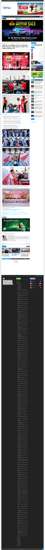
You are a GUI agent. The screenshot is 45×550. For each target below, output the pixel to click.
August (18, 288)
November (19, 285)
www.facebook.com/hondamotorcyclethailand (15, 209)
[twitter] (6, 0)
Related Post (4, 246)
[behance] (13, 0)
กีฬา (34, 16)
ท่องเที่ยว (28, 16)
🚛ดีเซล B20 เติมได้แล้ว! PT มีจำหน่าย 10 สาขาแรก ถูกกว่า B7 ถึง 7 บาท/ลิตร (38, 96)
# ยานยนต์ (5, 217)
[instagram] (14, 0)
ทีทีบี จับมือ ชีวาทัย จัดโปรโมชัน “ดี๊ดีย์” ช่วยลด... (23, 491)
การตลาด (15, 16)
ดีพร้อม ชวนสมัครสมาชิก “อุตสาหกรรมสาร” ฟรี (23, 535)
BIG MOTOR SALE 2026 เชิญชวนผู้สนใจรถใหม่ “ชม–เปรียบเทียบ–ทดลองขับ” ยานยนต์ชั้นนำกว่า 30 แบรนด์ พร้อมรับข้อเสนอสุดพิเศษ (6, 255)
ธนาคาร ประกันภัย (24, 16)
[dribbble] (10, 0)
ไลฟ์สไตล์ (31, 16)
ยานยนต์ (5, 16)
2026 (17, 280)
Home (3, 275)
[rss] (11, 0)
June (18, 538)
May (18, 539)
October (19, 286)
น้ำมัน (12, 16)
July (18, 537)
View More (28, 246)
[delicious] (15, 0)
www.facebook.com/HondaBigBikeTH (12, 210)
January (19, 544)
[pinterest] (8, 0)
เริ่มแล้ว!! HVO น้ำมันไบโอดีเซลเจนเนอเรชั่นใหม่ (23, 459)
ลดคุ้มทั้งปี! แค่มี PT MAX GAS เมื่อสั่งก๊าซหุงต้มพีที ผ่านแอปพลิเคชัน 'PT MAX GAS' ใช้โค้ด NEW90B (38, 105)
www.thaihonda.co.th (7, 208)
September (19, 287)
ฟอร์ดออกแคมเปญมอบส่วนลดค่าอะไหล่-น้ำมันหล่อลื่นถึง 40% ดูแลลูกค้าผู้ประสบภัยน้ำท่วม (15, 255)
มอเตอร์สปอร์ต (9, 16)
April (18, 540)
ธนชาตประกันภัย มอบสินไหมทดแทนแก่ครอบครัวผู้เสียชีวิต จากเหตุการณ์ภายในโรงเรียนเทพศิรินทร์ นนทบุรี (13, 18)
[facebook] (5, 0)
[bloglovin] (9, 0)
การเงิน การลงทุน (19, 16)
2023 (17, 545)
